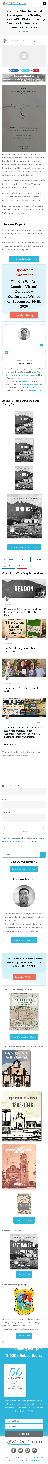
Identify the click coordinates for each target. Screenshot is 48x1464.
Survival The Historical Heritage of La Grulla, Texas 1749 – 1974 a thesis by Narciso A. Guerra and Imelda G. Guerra (24, 19)
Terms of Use (35, 1460)
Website (6, 812)
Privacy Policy (37, 1457)
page (35, 390)
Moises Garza (8, 604)
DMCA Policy (13, 1460)
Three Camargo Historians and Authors (21, 689)
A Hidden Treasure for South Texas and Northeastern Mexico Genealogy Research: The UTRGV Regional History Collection (23, 732)
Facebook (25, 381)
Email (11, 799)
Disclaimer (24, 1460)
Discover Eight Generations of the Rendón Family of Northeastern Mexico (22, 612)
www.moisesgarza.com (32, 384)
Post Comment (24, 831)
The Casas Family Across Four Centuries (20, 649)
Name (11, 786)
